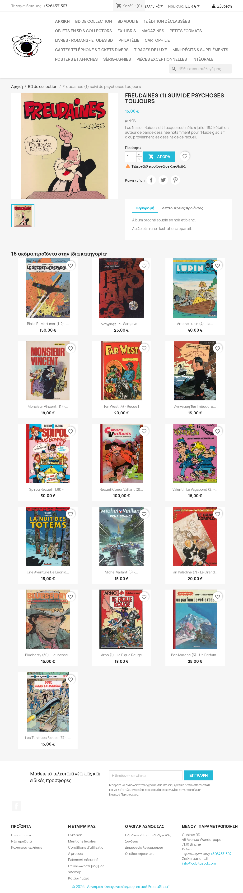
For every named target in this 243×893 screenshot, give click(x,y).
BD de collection (93, 21)
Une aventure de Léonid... (48, 572)
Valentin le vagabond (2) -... (195, 489)
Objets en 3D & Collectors (83, 30)
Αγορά (159, 156)
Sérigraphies (117, 59)
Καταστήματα (78, 878)
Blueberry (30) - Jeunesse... (48, 655)
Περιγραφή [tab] (145, 208)
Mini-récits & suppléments (200, 49)
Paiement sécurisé (83, 859)
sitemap (74, 872)
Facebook (16, 806)
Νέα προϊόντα (21, 841)
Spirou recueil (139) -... (47, 489)
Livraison (75, 835)
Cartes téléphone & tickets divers (92, 49)
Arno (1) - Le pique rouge (121, 655)
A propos (75, 853)
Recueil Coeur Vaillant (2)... (121, 489)
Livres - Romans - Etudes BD (84, 40)
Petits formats (186, 30)
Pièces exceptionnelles (161, 59)
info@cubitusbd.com (199, 863)
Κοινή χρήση (151, 180)
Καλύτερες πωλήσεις (26, 847)
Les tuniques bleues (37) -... (48, 737)
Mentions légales (82, 841)
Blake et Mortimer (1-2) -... (48, 323)
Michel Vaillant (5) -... (121, 572)
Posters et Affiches (76, 59)
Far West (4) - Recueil (121, 406)
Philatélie (128, 40)
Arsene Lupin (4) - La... (195, 323)
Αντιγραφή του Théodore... (195, 406)
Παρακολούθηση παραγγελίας (148, 835)
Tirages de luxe (150, 49)
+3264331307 (55, 6)
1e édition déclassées (167, 21)
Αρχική (62, 21)
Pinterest (175, 180)
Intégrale (203, 59)
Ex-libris (126, 30)
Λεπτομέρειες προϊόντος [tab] (182, 208)
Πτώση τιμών (21, 835)
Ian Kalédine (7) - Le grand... (195, 572)
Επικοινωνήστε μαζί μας (86, 866)
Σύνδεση (131, 841)
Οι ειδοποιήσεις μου (139, 853)
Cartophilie (157, 40)
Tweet (163, 180)
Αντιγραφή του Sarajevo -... (121, 323)
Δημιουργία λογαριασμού (144, 847)
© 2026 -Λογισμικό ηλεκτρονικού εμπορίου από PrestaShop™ (121, 886)
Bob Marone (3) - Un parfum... (195, 655)
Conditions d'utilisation (87, 847)
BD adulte (127, 21)
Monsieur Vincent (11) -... (48, 406)
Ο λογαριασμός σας (144, 826)
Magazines (152, 30)
